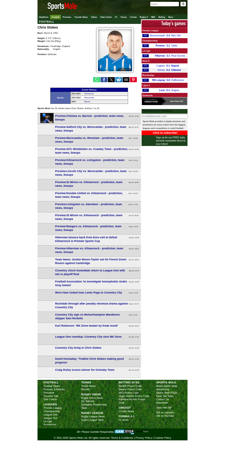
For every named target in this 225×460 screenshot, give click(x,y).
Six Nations (87, 401)
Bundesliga (148, 75)
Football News (52, 386)
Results (85, 389)
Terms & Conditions (122, 437)
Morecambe (89, 98)
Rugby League (92, 412)
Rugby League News (93, 416)
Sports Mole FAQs (166, 392)
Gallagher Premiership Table (94, 406)
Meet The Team (165, 396)
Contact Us (162, 399)
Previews (67, 17)
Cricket (133, 17)
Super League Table (92, 419)
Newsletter (162, 402)
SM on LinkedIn (165, 412)
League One (50, 414)
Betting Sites (129, 382)
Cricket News (126, 411)
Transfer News (81, 17)
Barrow (87, 102)
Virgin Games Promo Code (134, 396)
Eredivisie (147, 95)
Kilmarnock (89, 94)
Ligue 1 (146, 85)
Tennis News (88, 386)
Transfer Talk (51, 396)
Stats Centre (106, 17)
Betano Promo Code (130, 389)
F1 (116, 17)
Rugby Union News (92, 398)
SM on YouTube (165, 415)
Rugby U (144, 17)
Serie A (146, 61)
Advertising (162, 389)
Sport (172, 101)
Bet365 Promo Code (130, 386)
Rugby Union (91, 394)
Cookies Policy (162, 437)
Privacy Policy (143, 437)
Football (55, 17)
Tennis (123, 17)
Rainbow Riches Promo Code (132, 401)
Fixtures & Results (54, 389)
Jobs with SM (164, 407)
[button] (96, 79)
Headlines (43, 17)
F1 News (124, 419)
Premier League (150, 30)
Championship (150, 40)
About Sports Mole (166, 386)
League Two (50, 418)
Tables (94, 17)
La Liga (146, 51)
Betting (161, 17)
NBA (153, 17)
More (170, 17)
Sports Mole (166, 382)
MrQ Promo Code (129, 392)
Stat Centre (50, 399)
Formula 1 (127, 416)
